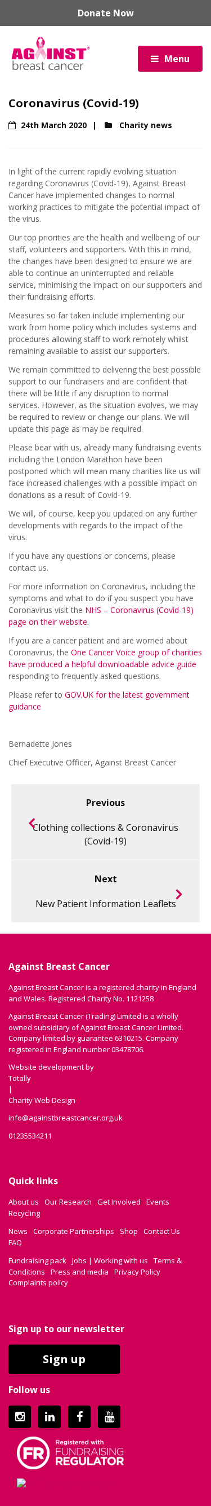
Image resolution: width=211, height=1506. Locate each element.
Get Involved (119, 1202)
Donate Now (106, 13)
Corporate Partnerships (73, 1231)
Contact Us (161, 1231)
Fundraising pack (37, 1260)
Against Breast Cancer (50, 53)
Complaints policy (38, 1282)
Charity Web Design (41, 1100)
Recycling (24, 1213)
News (18, 1231)
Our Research (68, 1202)
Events (157, 1202)
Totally (19, 1078)
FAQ (15, 1242)
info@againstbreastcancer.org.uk (65, 1118)
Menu (177, 58)
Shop (129, 1231)
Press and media (80, 1272)
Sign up (64, 1359)
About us (23, 1202)
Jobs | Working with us (110, 1260)
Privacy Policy (137, 1272)
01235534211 (30, 1136)
